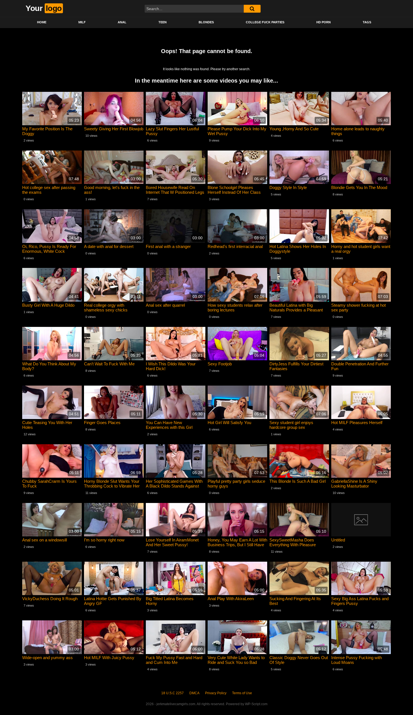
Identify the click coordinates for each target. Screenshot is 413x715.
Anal (122, 22)
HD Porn (323, 22)
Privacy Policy (215, 693)
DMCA (194, 693)
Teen (162, 22)
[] (252, 9)
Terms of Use (242, 693)
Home (41, 22)
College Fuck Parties (265, 22)
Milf (82, 22)
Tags (367, 22)
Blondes (206, 22)
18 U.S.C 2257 (172, 693)
